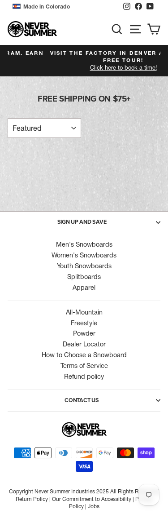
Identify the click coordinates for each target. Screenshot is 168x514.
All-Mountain (84, 312)
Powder (84, 333)
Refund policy (84, 376)
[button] (65, 7)
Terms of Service (84, 366)
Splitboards (84, 277)
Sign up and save (82, 222)
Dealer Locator (84, 344)
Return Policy (32, 499)
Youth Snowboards (84, 266)
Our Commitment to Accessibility (91, 499)
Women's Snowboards (84, 255)
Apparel (84, 288)
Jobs (93, 506)
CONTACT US (82, 400)
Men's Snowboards (84, 244)
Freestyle (84, 323)
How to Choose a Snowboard (84, 355)
